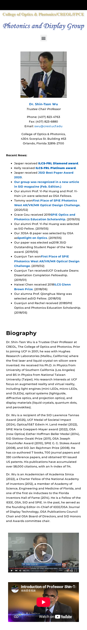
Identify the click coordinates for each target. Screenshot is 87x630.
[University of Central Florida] (31, 5)
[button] (43, 38)
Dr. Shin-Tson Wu (43, 104)
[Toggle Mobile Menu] (83, 4)
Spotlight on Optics (32, 238)
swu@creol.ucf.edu (48, 126)
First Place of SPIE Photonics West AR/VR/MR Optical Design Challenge (47, 261)
